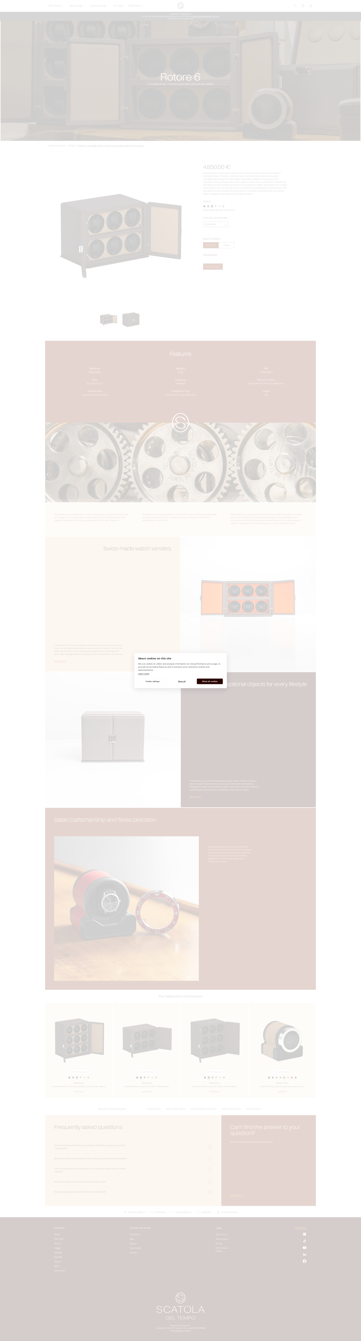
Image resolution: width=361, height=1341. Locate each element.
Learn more (143, 673)
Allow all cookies (209, 681)
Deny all (182, 681)
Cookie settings (153, 681)
